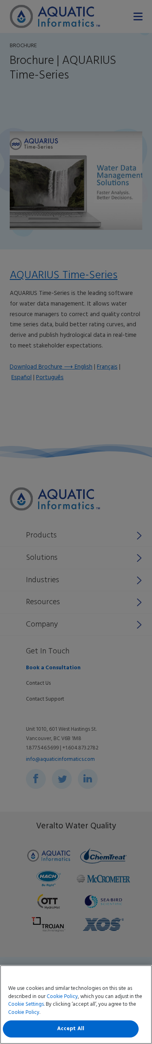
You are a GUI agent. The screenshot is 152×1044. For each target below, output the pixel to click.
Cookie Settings (26, 1004)
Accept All (70, 1028)
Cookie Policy (62, 996)
